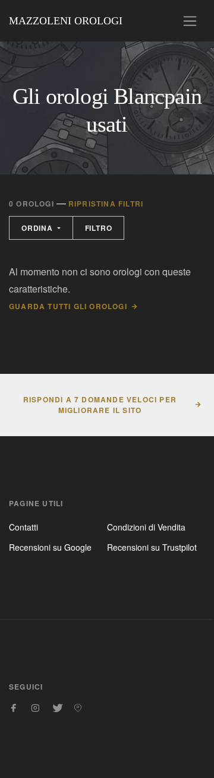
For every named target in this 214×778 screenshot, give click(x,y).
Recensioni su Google (50, 547)
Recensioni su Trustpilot (152, 547)
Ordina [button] (38, 228)
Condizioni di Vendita (146, 527)
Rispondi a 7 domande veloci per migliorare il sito (100, 404)
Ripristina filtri (105, 203)
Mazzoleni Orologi (65, 21)
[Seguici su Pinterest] (78, 708)
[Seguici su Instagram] (35, 708)
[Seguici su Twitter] (56, 708)
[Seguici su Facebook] (13, 708)
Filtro (98, 228)
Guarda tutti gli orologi (68, 306)
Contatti (23, 527)
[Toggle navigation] (190, 21)
